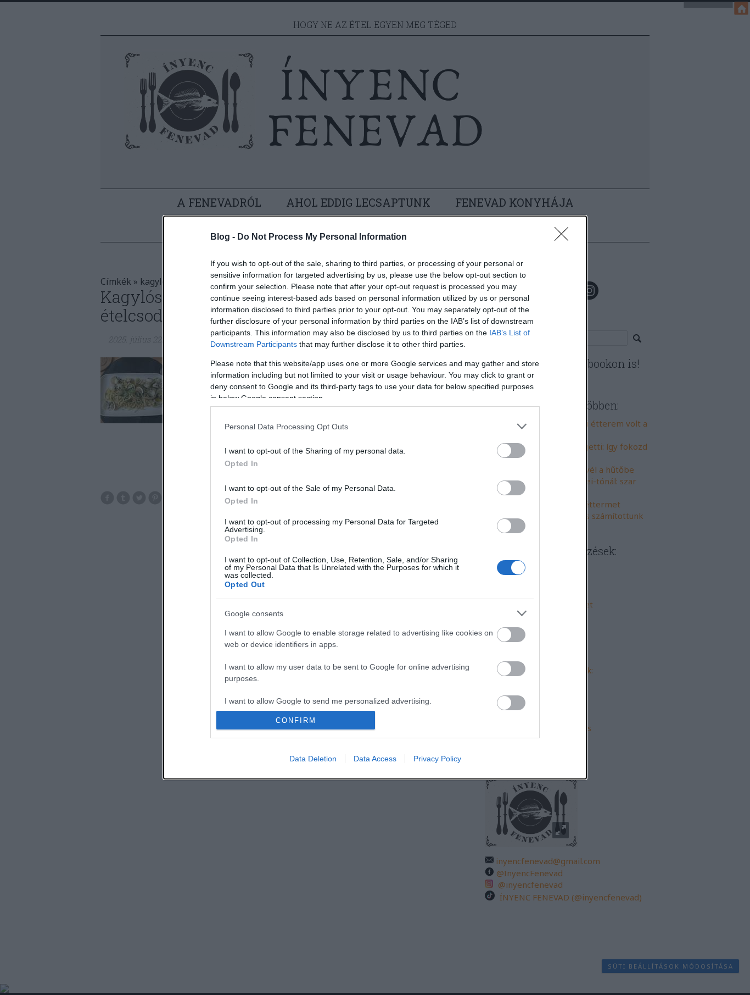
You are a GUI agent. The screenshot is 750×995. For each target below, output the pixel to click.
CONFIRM (296, 720)
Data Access (375, 758)
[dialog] (375, 497)
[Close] (565, 237)
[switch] (511, 450)
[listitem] (375, 426)
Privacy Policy (437, 758)
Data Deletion (313, 758)
